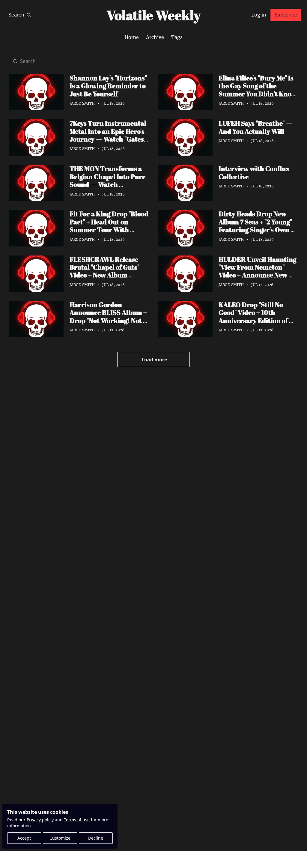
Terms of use (77, 820)
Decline (95, 838)
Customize (59, 838)
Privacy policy (40, 820)
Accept (24, 838)
